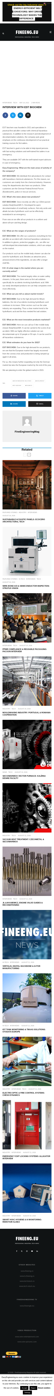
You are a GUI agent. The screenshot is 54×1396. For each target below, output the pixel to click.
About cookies (44, 1388)
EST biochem (17, 385)
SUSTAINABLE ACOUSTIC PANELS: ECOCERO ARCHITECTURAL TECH (24, 520)
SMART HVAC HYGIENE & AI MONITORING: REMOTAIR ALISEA (22, 1221)
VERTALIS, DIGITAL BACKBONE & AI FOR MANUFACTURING (21, 967)
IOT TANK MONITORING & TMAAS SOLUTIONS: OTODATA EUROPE (24, 1030)
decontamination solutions (22, 381)
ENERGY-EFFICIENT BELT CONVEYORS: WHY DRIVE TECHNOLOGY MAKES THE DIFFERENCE (27, 13)
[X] (21, 1251)
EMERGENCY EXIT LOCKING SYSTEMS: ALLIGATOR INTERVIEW (26, 1157)
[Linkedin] (37, 1251)
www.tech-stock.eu (27, 1286)
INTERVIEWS (7, 103)
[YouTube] (32, 1251)
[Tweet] (13, 115)
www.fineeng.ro (27, 1271)
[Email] (28, 115)
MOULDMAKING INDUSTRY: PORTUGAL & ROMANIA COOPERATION (26, 713)
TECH (15, 103)
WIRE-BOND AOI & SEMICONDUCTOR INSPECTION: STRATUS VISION (26, 587)
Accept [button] (24, 1388)
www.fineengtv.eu (27, 1306)
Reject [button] (33, 1388)
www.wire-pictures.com (27, 1342)
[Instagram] (26, 1251)
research (29, 385)
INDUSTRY (22, 512)
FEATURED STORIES (10, 512)
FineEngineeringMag (27, 431)
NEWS (5, 772)
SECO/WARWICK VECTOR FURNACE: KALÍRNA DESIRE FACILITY (24, 777)
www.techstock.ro (27, 1281)
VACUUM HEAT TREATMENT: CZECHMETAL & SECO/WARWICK (23, 840)
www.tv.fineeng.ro (27, 1276)
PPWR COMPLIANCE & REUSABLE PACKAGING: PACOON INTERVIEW (25, 650)
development (40, 381)
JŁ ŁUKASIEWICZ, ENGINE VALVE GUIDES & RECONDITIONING (23, 904)
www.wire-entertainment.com (27, 1337)
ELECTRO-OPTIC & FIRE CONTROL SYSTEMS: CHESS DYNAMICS (24, 1094)
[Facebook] (16, 1251)
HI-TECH (22, 579)
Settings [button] (27, 1392)
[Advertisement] (27, 69)
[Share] (5, 115)
